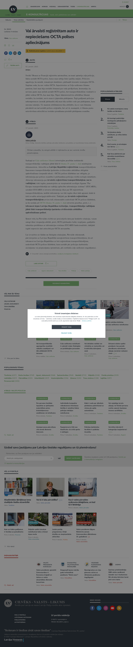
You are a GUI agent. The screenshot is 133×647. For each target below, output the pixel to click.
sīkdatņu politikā (86, 321)
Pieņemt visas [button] (66, 327)
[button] (66, 333)
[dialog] (66, 323)
